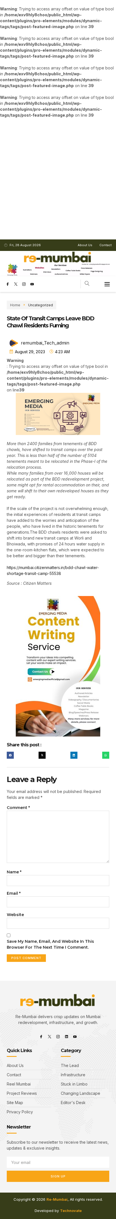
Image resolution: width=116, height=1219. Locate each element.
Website (15, 914)
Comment (18, 807)
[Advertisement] (58, 179)
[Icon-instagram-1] (24, 284)
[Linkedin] (66, 1036)
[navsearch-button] (87, 284)
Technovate (71, 1210)
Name (14, 871)
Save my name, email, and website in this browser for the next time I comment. (50, 944)
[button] (107, 284)
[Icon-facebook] (7, 284)
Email (14, 893)
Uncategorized (40, 305)
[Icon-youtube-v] (32, 284)
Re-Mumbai (57, 1199)
